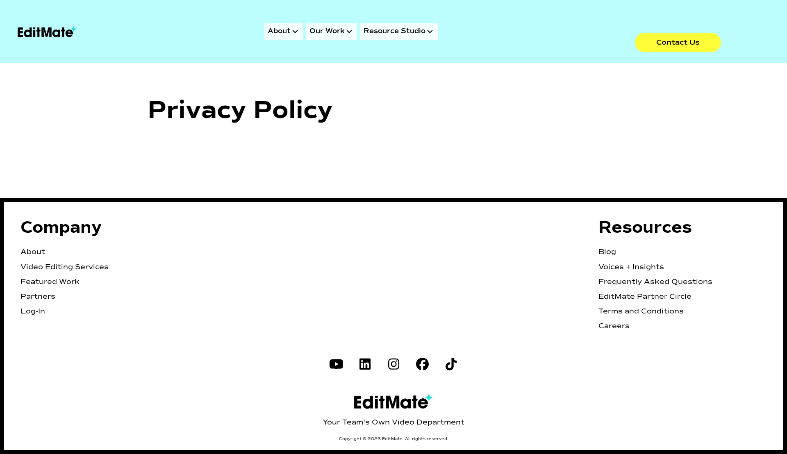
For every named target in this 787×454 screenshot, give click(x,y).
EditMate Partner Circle (644, 296)
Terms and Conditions (641, 311)
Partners (37, 296)
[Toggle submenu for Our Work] (349, 31)
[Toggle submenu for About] (295, 31)
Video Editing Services (64, 267)
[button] (678, 42)
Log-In (32, 311)
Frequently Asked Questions (655, 282)
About (32, 252)
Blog (607, 252)
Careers (614, 326)
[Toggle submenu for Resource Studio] (429, 31)
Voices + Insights (631, 267)
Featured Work (50, 282)
